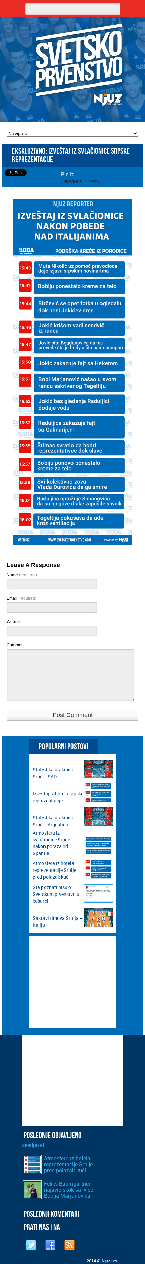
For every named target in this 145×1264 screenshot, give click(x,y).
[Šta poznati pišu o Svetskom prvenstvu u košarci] (98, 901)
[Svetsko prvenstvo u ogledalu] (72, 65)
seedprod (33, 1145)
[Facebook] (50, 1245)
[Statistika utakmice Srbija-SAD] (98, 776)
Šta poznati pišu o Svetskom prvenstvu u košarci (56, 894)
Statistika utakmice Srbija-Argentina (53, 821)
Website (14, 621)
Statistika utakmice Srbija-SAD (53, 773)
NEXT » (94, 182)
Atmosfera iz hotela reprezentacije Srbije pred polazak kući (54, 870)
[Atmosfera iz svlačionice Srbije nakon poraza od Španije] (98, 853)
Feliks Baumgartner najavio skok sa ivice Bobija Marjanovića (68, 1189)
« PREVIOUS (71, 182)
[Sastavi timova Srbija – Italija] (98, 925)
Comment (16, 645)
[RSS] (69, 1245)
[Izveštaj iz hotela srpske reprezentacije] (98, 800)
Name (22, 575)
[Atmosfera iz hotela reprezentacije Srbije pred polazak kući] (98, 877)
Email (21, 598)
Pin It (67, 174)
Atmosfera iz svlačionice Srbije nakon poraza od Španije (51, 843)
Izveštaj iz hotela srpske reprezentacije (58, 797)
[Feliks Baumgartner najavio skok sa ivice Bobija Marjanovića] (32, 1197)
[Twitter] (31, 1245)
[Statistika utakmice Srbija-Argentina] (98, 824)
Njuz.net (109, 1261)
